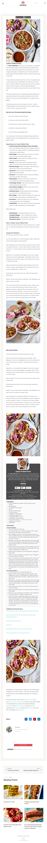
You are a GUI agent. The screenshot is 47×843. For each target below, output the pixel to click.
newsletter (21, 710)
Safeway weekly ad (28, 699)
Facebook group (21, 705)
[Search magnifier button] (45, 3)
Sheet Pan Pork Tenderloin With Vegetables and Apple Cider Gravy (22, 611)
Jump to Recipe (20, 17)
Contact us (23, 839)
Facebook (10, 705)
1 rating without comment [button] (25, 749)
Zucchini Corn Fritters (9, 802)
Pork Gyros (9, 625)
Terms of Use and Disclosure (23, 840)
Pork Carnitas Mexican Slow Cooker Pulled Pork (18, 633)
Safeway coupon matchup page (16, 701)
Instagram (17, 708)
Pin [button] (24, 487)
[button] (21, 483)
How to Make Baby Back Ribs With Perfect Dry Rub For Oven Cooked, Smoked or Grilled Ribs (33, 826)
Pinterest (30, 708)
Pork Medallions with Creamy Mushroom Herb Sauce (19, 629)
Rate (29, 487)
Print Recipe (28, 17)
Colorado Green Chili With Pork (13, 621)
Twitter (33, 705)
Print (18, 487)
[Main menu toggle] (3, 3)
